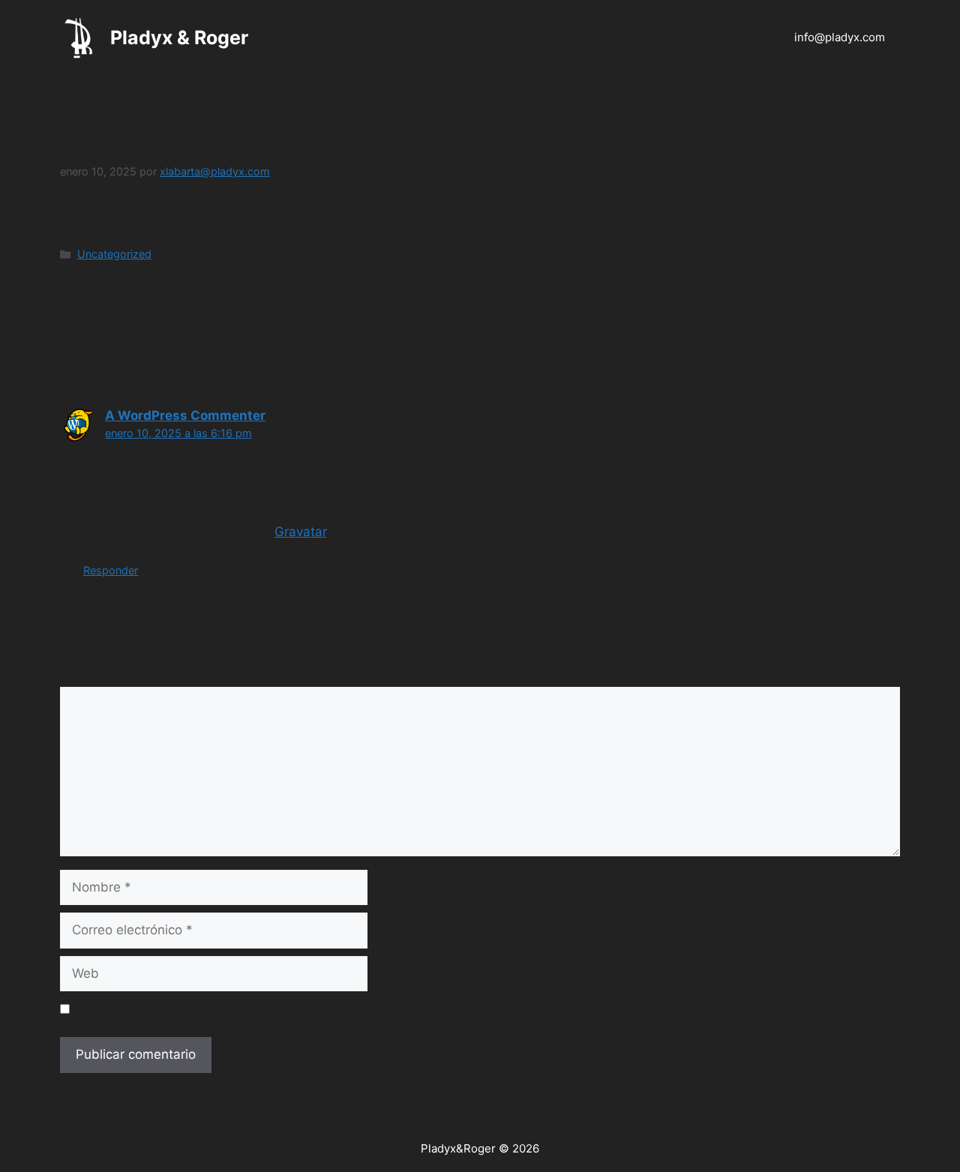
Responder (110, 570)
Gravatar (300, 531)
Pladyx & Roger (179, 37)
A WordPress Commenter (185, 415)
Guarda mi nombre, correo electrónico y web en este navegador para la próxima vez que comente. (373, 1007)
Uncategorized (114, 253)
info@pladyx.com (839, 37)
